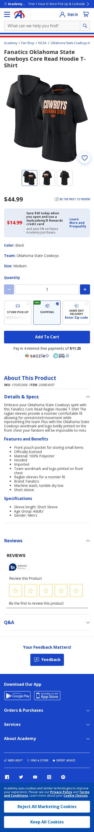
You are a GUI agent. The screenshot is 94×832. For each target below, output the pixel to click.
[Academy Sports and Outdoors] (19, 14)
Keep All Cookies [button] (47, 822)
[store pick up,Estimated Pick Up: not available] (17, 312)
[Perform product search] (85, 26)
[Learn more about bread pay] (61, 356)
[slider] (47, 118)
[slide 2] (47, 178)
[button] (78, 223)
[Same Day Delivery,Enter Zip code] (76, 312)
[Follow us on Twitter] (21, 777)
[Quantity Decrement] (9, 289)
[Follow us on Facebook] (7, 777)
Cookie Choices (75, 795)
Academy (10, 43)
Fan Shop (27, 43)
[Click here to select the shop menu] (7, 14)
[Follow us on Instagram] (49, 777)
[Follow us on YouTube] (35, 777)
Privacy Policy (61, 792)
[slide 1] (29, 178)
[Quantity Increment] (85, 289)
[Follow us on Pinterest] (63, 777)
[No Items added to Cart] (86, 14)
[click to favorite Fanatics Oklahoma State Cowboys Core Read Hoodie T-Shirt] (84, 158)
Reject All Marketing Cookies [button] (47, 806)
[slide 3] (64, 178)
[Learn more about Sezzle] (37, 356)
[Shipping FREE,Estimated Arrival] (47, 312)
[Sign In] (62, 14)
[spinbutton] (47, 289)
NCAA (42, 43)
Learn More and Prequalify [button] (77, 223)
